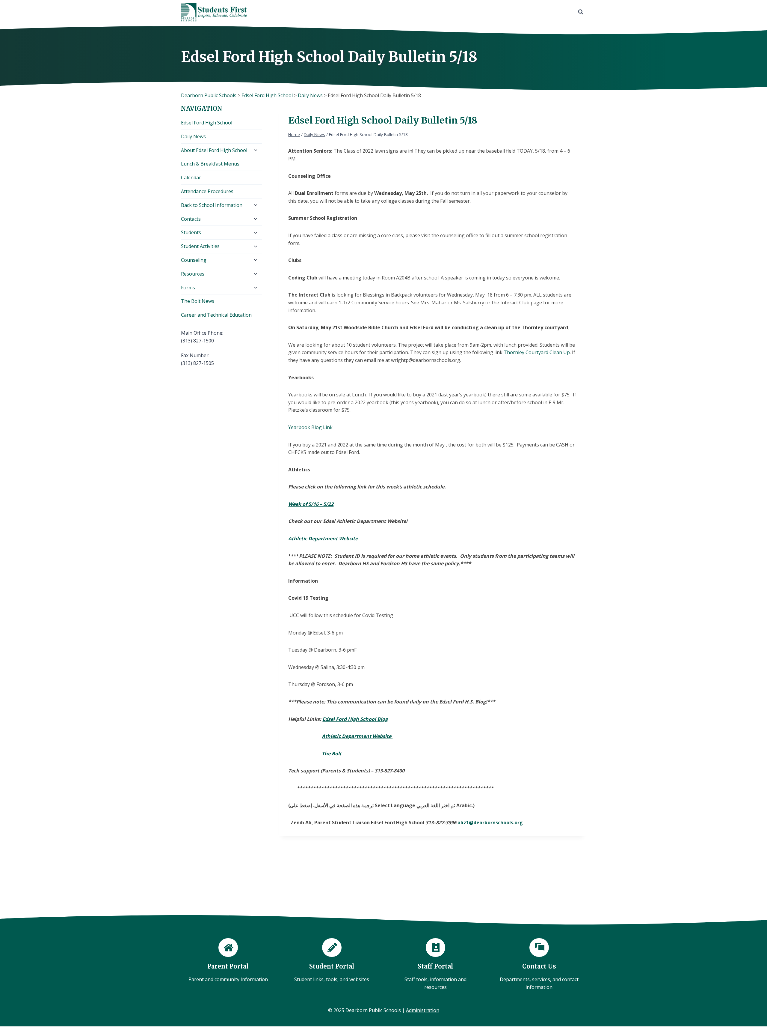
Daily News (193, 136)
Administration (422, 1010)
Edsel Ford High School (206, 122)
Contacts (191, 219)
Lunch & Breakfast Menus (210, 163)
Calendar (191, 177)
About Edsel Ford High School (214, 150)
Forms (188, 287)
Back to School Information (211, 205)
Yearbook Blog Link (310, 427)
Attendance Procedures (207, 191)
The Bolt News (197, 301)
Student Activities (200, 246)
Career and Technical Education (216, 315)
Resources (192, 273)
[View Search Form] (580, 12)
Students (191, 232)
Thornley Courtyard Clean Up (537, 352)
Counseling (193, 260)
